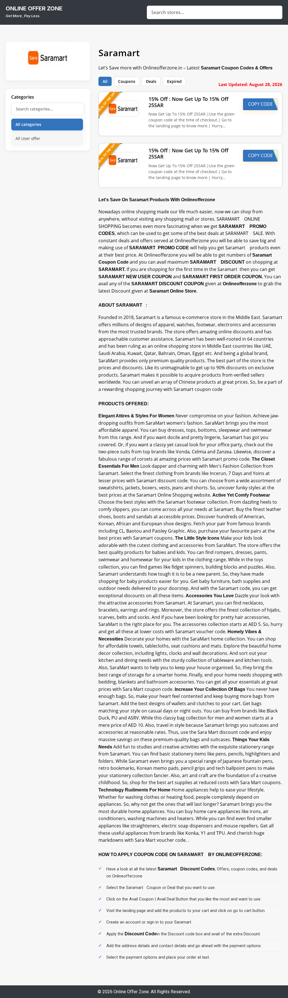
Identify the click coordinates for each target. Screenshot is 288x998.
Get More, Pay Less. (23, 15)
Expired (174, 81)
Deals (151, 81)
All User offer (27, 138)
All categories (28, 124)
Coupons (126, 81)
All (105, 81)
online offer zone (34, 8)
